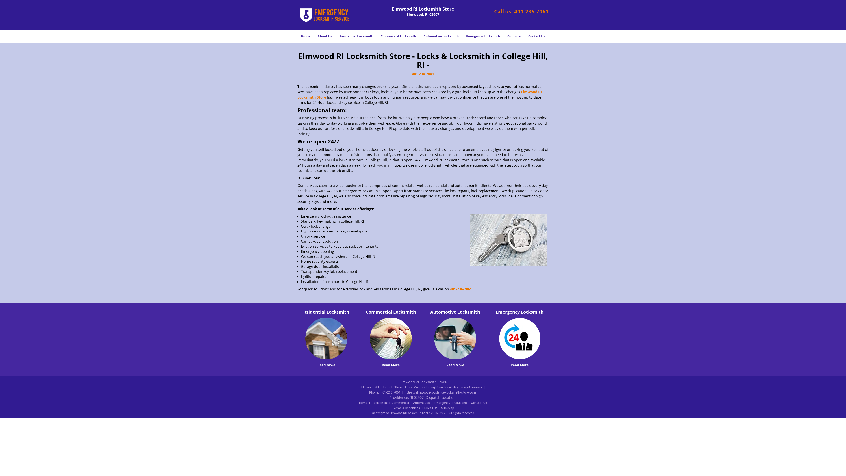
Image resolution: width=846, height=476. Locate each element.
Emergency (442, 403)
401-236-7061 (531, 11)
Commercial (400, 403)
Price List (431, 408)
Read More (326, 365)
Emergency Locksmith (483, 36)
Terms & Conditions (406, 408)
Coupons (514, 36)
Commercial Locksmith (398, 36)
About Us (325, 36)
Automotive (421, 403)
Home (305, 36)
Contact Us (536, 36)
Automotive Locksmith (441, 36)
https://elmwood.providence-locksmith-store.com (440, 392)
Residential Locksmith (356, 36)
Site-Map (447, 408)
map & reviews (472, 387)
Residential (380, 403)
